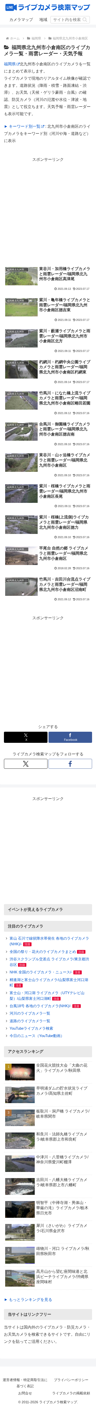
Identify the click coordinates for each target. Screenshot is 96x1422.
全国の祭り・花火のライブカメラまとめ (43, 951)
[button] (84, 19)
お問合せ (25, 1393)
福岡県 (10, 64)
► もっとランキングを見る (28, 1299)
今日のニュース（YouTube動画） (37, 1036)
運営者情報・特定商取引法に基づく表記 (25, 1383)
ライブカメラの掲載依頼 (71, 1393)
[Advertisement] (48, 211)
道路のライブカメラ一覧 (30, 1021)
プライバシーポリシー (71, 1380)
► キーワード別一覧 (22, 126)
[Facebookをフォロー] (70, 764)
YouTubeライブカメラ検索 (31, 1028)
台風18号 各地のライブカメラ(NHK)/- (40, 1006)
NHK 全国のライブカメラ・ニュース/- (41, 972)
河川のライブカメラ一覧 (30, 1013)
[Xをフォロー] (26, 764)
